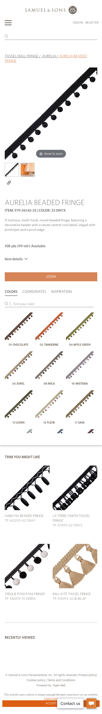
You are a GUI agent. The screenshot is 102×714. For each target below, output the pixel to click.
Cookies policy (36, 680)
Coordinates (34, 292)
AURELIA (49, 56)
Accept (51, 703)
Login (51, 276)
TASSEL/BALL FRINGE (21, 56)
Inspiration (61, 292)
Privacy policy (87, 675)
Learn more (51, 698)
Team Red (59, 685)
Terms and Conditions (60, 680)
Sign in (78, 22)
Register (91, 22)
